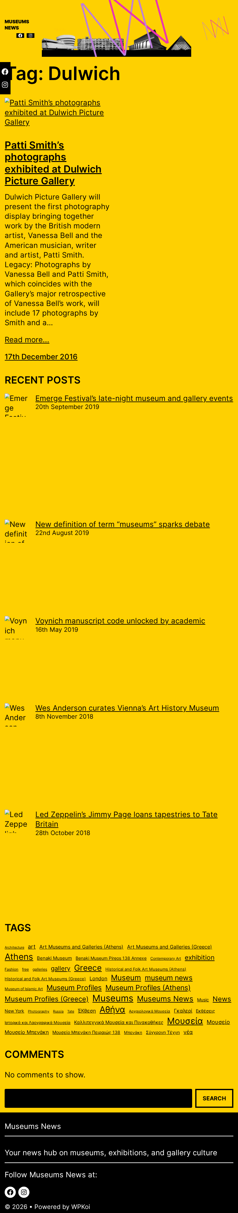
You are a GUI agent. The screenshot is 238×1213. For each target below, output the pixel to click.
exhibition (199, 957)
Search (214, 1098)
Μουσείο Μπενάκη (27, 1032)
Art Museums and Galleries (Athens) (81, 947)
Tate (70, 1011)
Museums (112, 998)
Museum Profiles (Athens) (148, 987)
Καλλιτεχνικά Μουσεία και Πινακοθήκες (118, 1022)
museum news (168, 977)
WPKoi (80, 1207)
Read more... (27, 339)
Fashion (11, 969)
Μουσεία (185, 1021)
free (25, 969)
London (98, 978)
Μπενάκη (133, 1032)
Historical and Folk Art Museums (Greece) (45, 978)
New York (14, 1011)
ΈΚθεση (87, 1011)
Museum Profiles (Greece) (47, 999)
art (32, 946)
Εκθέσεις (205, 1011)
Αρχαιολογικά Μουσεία (149, 1011)
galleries (40, 969)
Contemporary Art (165, 958)
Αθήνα (112, 1009)
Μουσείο (218, 1022)
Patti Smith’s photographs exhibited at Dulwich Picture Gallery (53, 163)
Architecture (14, 948)
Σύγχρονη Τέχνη (163, 1032)
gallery (60, 968)
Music (203, 999)
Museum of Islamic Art (24, 988)
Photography (38, 1011)
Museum (126, 977)
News (222, 999)
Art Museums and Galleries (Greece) (169, 947)
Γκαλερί (183, 1011)
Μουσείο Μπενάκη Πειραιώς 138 (86, 1032)
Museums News (165, 998)
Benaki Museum (54, 958)
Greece (88, 968)
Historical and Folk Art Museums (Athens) (145, 969)
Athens (19, 956)
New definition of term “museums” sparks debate (122, 524)
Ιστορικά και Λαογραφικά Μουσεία (37, 1022)
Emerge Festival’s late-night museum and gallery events (134, 398)
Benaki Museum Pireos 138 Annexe (111, 958)
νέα (188, 1032)
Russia (58, 1011)
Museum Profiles (74, 987)
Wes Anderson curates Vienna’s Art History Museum (127, 707)
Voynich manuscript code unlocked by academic (120, 620)
